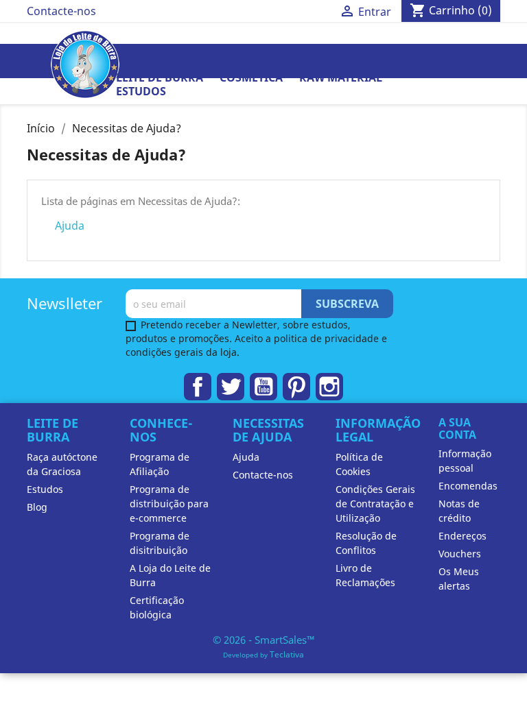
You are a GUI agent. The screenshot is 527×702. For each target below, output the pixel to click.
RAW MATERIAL (340, 77)
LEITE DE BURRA (159, 77)
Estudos (141, 91)
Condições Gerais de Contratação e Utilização (375, 503)
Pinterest (296, 386)
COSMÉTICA (251, 77)
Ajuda (69, 225)
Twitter (230, 386)
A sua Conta (457, 428)
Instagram (329, 386)
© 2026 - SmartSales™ (264, 639)
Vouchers (459, 553)
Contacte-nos (61, 11)
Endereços (462, 535)
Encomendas (467, 485)
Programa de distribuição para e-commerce (169, 503)
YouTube (263, 386)
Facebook (197, 386)
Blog (37, 506)
